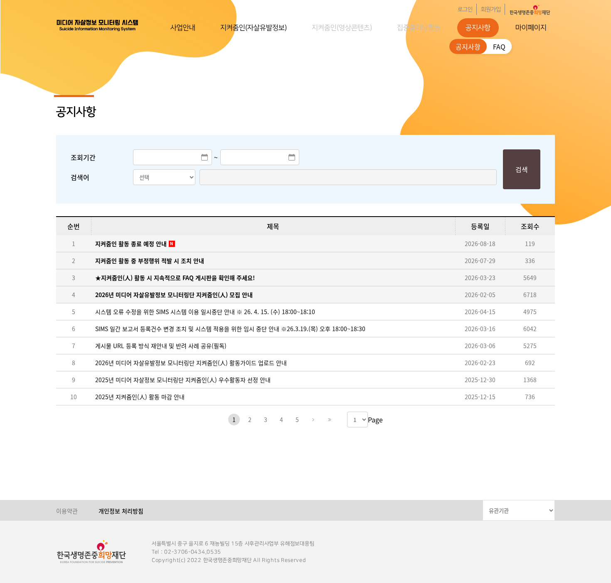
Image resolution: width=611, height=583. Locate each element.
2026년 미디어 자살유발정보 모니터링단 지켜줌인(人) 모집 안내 (174, 294)
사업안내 (182, 28)
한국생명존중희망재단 (97, 24)
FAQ (499, 46)
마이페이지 (531, 28)
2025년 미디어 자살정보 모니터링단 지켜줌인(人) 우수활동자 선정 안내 (183, 380)
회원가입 (491, 9)
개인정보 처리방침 (121, 511)
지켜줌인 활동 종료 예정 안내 (131, 243)
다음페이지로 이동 (313, 419)
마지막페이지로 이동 (329, 419)
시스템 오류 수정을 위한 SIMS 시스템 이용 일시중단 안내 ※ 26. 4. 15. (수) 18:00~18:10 (205, 311)
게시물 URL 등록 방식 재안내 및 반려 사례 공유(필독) (161, 346)
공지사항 (478, 28)
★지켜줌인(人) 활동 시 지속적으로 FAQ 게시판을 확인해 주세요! (175, 277)
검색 (521, 169)
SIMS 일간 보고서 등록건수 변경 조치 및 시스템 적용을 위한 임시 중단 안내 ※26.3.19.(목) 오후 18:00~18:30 (230, 328)
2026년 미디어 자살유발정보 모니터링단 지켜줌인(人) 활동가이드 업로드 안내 (191, 363)
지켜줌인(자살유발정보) (253, 28)
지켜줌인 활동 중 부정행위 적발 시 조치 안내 (149, 260)
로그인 (465, 9)
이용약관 (67, 511)
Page (375, 419)
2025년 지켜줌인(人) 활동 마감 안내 (140, 397)
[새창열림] (530, 9)
